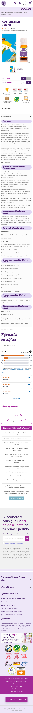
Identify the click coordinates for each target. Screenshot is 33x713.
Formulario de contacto (7, 602)
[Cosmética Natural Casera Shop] (4, 3)
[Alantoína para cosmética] (30, 21)
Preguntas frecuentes (16, 691)
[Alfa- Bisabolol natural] (29, 62)
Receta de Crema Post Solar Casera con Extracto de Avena (16, 455)
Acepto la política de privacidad (14, 543)
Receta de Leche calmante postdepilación (16, 472)
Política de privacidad (16, 689)
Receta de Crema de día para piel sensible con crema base (16, 449)
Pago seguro (16, 684)
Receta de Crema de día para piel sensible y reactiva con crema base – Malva (16, 467)
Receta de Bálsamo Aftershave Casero (16, 476)
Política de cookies (16, 686)
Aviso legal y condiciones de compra (16, 681)
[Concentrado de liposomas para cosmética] (27, 21)
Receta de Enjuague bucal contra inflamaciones (16, 481)
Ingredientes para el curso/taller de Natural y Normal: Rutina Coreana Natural (16, 487)
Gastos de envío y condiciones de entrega (16, 679)
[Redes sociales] (26, 8)
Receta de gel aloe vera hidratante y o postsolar (16, 461)
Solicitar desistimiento (16, 700)
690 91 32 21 (18, 615)
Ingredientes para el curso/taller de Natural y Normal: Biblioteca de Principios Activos (16, 492)
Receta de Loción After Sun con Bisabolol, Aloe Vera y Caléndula (16, 434)
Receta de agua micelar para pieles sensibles (16, 439)
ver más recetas (16, 498)
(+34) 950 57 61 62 (7, 615)
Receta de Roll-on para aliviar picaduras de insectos (16, 444)
